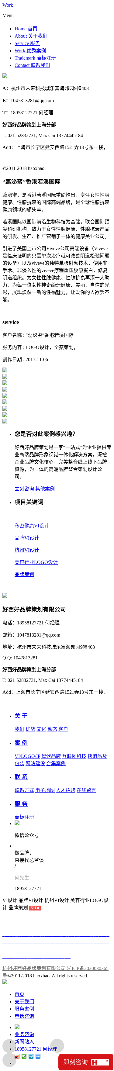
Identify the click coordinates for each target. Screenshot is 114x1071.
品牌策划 (24, 574)
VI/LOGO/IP (27, 756)
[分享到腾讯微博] (31, 1056)
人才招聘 (65, 790)
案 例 (21, 743)
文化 (41, 729)
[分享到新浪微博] (17, 1056)
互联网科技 (74, 756)
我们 (19, 729)
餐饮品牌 (51, 756)
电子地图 (45, 790)
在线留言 (86, 790)
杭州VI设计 (27, 550)
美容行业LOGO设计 (36, 562)
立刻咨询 (24, 488)
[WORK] (57, 1046)
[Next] (9, 1060)
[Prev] (9, 1046)
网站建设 (35, 763)
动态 (52, 729)
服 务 (21, 804)
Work (7, 5)
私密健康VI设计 (32, 525)
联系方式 (24, 790)
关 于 (21, 716)
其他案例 (45, 488)
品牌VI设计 (27, 538)
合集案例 (56, 763)
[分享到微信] (24, 1056)
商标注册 (24, 817)
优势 (30, 729)
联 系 (21, 777)
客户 (63, 729)
